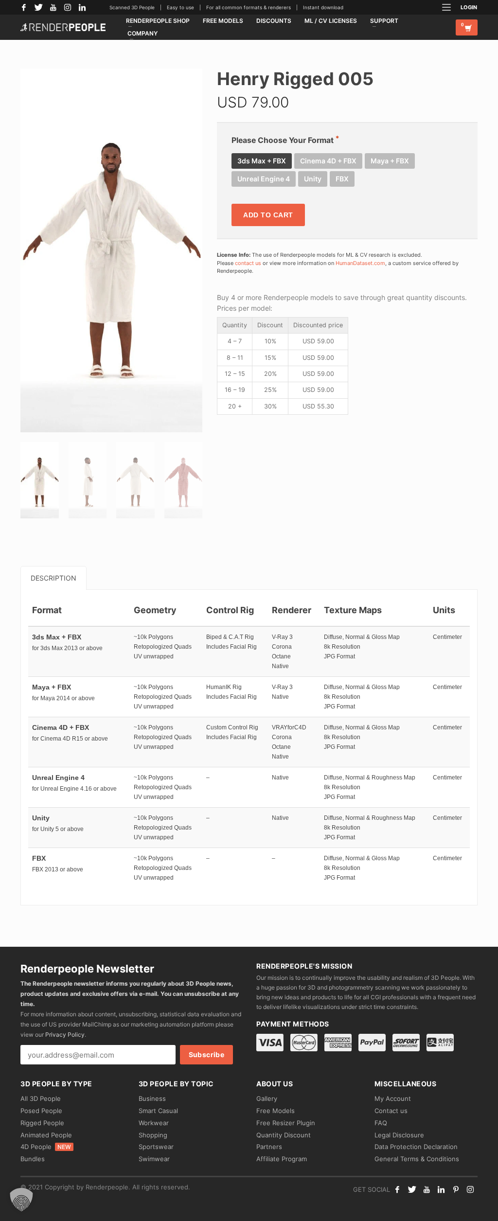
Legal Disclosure (399, 1135)
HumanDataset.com (360, 263)
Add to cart (268, 215)
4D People (45, 1146)
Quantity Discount (283, 1135)
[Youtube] (426, 1189)
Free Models (275, 1111)
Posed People (41, 1111)
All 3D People (40, 1098)
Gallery (266, 1098)
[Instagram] (67, 7)
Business (152, 1098)
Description (53, 578)
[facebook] (397, 1189)
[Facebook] (24, 7)
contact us (248, 263)
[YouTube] (53, 7)
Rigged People (42, 1123)
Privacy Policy (65, 1034)
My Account (392, 1098)
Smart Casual (158, 1111)
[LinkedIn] (82, 7)
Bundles (32, 1159)
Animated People (46, 1135)
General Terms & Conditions (416, 1159)
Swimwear (154, 1159)
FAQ (380, 1123)
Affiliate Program (281, 1159)
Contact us (391, 1111)
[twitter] (412, 1189)
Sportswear (156, 1146)
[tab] (53, 578)
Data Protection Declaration (416, 1146)
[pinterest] (455, 1189)
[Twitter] (38, 7)
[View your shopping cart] (467, 27)
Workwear (154, 1123)
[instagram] (470, 1189)
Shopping (153, 1135)
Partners (269, 1146)
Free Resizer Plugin (285, 1123)
